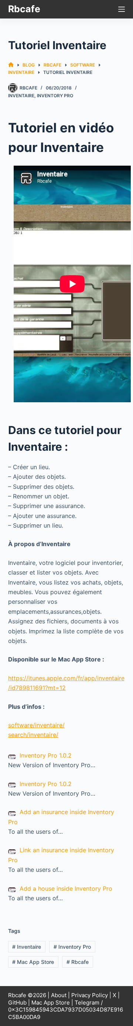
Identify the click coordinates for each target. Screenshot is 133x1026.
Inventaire (21, 95)
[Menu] (121, 9)
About (58, 995)
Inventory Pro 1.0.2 (46, 755)
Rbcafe (24, 8)
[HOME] (11, 65)
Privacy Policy (89, 995)
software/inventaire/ (36, 725)
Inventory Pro (55, 95)
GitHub (17, 1002)
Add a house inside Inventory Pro (66, 888)
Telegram (87, 1002)
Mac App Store (33, 962)
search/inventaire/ (33, 734)
